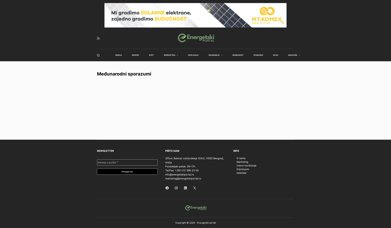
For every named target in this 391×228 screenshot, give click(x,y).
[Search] (98, 55)
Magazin (292, 55)
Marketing (242, 161)
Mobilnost (237, 55)
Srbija (118, 55)
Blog (275, 55)
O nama (241, 158)
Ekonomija (214, 55)
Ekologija (193, 55)
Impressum (243, 169)
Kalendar (242, 172)
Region (135, 55)
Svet (151, 55)
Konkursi (258, 55)
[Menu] (98, 38)
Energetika (169, 55)
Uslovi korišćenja (246, 165)
